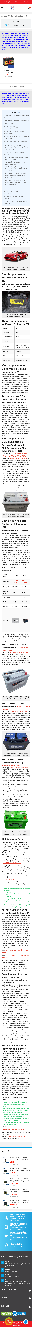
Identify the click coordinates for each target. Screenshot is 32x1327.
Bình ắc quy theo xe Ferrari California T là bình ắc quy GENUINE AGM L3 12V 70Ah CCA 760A (17, 122)
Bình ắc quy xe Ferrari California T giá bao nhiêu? (15, 188)
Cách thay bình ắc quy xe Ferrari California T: (14, 197)
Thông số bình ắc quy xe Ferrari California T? (14, 127)
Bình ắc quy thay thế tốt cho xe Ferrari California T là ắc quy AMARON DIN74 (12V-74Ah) (16, 182)
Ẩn (18, 112)
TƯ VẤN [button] (4, 1297)
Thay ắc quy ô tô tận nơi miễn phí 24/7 (17, 2)
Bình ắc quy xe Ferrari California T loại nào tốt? (15, 153)
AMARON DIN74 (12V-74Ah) (12, 765)
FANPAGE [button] (5, 1306)
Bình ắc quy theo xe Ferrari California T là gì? (16, 116)
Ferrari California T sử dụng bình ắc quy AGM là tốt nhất (16, 158)
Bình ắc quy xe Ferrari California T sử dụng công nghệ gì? (15, 132)
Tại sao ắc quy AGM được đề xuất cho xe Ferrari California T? (16, 137)
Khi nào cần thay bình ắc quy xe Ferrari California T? (16, 192)
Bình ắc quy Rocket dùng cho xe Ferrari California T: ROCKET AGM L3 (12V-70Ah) (16, 175)
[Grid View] (6, 25)
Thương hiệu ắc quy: (9, 57)
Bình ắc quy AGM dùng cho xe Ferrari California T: (15, 163)
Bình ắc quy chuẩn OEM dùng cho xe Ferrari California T (15, 142)
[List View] (9, 25)
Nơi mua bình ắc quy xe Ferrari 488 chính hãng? (15, 202)
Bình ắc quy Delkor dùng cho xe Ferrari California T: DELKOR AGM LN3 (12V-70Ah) (16, 169)
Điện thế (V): (8, 63)
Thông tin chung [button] (8, 1290)
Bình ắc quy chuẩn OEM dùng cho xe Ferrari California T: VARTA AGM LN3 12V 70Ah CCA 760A (17, 148)
